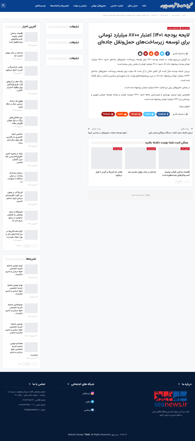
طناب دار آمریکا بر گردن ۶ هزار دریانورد (14, 69)
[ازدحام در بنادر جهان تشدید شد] (140, 158)
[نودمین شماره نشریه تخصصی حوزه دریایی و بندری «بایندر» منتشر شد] (31, 327)
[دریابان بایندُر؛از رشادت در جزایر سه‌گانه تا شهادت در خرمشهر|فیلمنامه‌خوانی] (31, 176)
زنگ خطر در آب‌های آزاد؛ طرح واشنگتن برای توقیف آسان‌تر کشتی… (15, 86)
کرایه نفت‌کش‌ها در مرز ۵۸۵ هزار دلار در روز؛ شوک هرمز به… (14, 234)
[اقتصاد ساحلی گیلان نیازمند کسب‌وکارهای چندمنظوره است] (174, 158)
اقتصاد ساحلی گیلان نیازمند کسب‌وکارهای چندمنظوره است (16, 38)
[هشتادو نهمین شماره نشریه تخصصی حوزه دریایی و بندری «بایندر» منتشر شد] (31, 347)
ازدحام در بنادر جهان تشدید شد (14, 54)
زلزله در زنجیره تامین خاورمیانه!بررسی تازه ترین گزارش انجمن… (14, 158)
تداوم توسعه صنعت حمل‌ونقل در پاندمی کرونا (107, 133)
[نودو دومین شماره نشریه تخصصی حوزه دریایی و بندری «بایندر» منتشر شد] (31, 289)
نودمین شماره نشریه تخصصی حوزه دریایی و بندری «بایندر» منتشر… (14, 328)
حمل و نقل (133, 6)
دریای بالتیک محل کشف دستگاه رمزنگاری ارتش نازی (171, 133)
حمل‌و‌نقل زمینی (173, 28)
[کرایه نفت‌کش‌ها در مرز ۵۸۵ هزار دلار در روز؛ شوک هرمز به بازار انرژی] (31, 235)
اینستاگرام (87, 393)
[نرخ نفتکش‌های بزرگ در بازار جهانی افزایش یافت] (31, 121)
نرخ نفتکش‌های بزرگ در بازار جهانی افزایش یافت (15, 120)
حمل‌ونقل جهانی (98, 6)
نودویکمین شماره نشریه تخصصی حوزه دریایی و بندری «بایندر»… (14, 309)
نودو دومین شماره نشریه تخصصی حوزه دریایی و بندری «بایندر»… (14, 290)
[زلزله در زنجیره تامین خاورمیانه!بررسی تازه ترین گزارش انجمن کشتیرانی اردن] (31, 157)
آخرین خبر (185, 28)
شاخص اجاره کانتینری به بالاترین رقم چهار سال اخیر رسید (14, 139)
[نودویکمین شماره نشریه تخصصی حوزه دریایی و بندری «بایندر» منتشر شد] (31, 308)
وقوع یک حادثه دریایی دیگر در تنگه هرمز (14, 104)
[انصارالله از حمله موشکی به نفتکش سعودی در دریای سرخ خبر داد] (31, 215)
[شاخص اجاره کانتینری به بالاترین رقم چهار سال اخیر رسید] (31, 138)
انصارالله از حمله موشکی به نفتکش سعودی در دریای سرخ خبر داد (15, 216)
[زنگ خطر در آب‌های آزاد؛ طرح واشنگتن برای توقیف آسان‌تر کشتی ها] (31, 85)
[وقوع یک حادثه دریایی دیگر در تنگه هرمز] (31, 105)
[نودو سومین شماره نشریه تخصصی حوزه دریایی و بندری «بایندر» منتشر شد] (31, 269)
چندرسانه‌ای (40, 6)
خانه (144, 6)
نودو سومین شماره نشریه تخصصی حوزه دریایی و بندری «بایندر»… (14, 270)
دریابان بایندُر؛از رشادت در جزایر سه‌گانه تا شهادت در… (15, 177)
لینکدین (87, 410)
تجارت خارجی (117, 6)
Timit (87, 434)
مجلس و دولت (80, 6)
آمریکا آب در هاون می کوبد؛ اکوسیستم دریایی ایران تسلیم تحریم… (14, 197)
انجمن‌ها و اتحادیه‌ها (59, 6)
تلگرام (88, 402)
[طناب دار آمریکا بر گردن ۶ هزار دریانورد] (106, 158)
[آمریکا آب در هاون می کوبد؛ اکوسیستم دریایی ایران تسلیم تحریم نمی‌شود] (31, 196)
